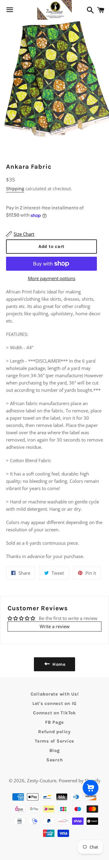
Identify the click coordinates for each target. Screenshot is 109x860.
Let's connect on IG (54, 703)
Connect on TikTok (54, 713)
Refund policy (54, 731)
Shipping (15, 188)
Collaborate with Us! (55, 694)
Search (54, 760)
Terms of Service (54, 741)
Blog (54, 750)
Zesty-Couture (41, 780)
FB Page (54, 722)
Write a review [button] (55, 626)
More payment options (51, 278)
